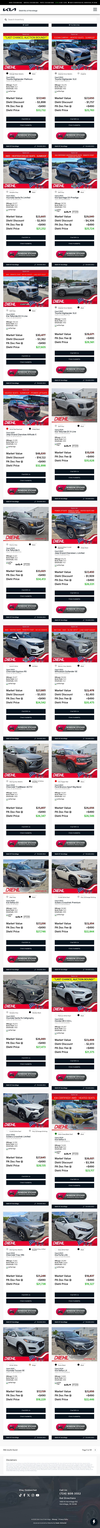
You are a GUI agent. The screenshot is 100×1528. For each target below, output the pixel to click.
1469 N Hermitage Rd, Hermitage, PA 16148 (83, 2)
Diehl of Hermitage (12, 146)
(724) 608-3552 (70, 1494)
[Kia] (9, 9)
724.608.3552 (41, 146)
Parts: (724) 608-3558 (47, 2)
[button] (47, 52)
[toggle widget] (94, 1522)
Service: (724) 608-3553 (31, 2)
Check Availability (26, 125)
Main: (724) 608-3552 (15, 2)
